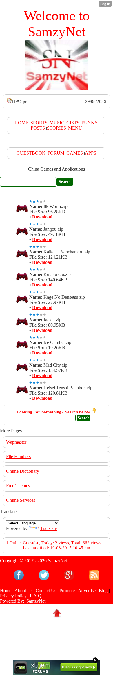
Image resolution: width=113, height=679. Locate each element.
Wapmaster (16, 442)
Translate (48, 528)
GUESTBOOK (32, 153)
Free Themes (18, 485)
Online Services (20, 500)
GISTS (73, 122)
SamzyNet (35, 601)
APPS (90, 153)
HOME (22, 122)
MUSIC (57, 122)
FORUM (56, 153)
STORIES (57, 128)
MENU (75, 128)
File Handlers (18, 456)
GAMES (75, 153)
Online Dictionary (22, 471)
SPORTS (39, 122)
